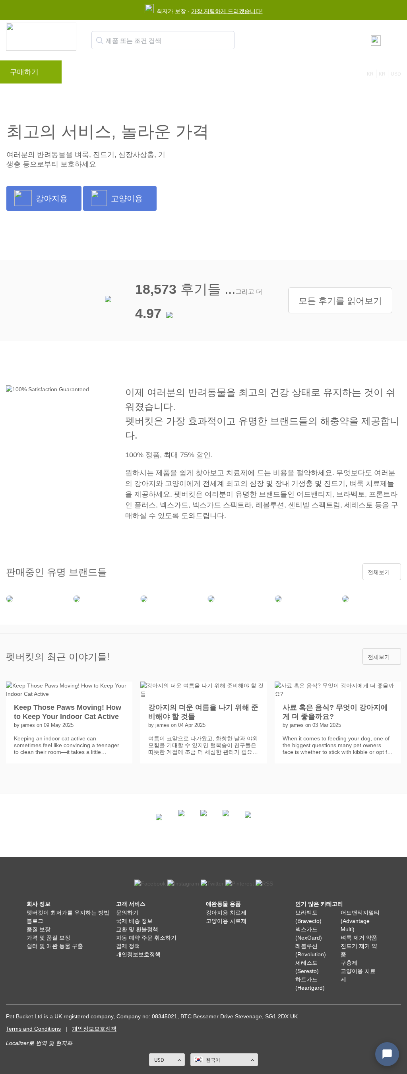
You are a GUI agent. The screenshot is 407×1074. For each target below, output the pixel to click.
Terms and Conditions (33, 1028)
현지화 (64, 1043)
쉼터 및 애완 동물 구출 (55, 946)
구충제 (349, 962)
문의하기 (232, 74)
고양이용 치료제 (226, 921)
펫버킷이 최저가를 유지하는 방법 (68, 912)
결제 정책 (128, 946)
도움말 (198, 74)
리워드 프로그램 (156, 74)
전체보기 (379, 572)
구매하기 (24, 72)
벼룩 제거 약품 (359, 937)
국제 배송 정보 (134, 921)
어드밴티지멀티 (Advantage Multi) (360, 920)
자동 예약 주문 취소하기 (146, 937)
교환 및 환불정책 (137, 929)
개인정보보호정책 (138, 954)
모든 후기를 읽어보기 (340, 301)
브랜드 (84, 74)
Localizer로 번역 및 (30, 1043)
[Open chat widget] (387, 1054)
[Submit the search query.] (100, 41)
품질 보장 (38, 929)
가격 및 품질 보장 (48, 937)
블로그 (114, 74)
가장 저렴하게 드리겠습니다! (227, 11)
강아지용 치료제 (226, 912)
